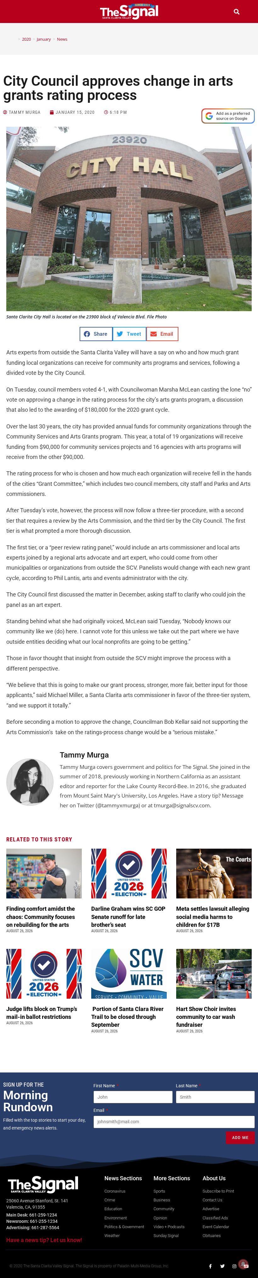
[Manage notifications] (243, 1264)
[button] (21, 12)
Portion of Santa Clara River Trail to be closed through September (127, 1017)
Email (99, 1110)
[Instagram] (234, 1266)
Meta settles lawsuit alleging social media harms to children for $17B (212, 916)
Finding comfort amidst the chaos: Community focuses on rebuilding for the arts (40, 916)
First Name (104, 1085)
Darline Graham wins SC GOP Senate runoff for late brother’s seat (128, 916)
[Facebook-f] (210, 1266)
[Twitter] (222, 1266)
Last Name (187, 1085)
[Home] (14, 39)
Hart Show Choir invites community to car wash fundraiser (206, 1017)
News (62, 39)
